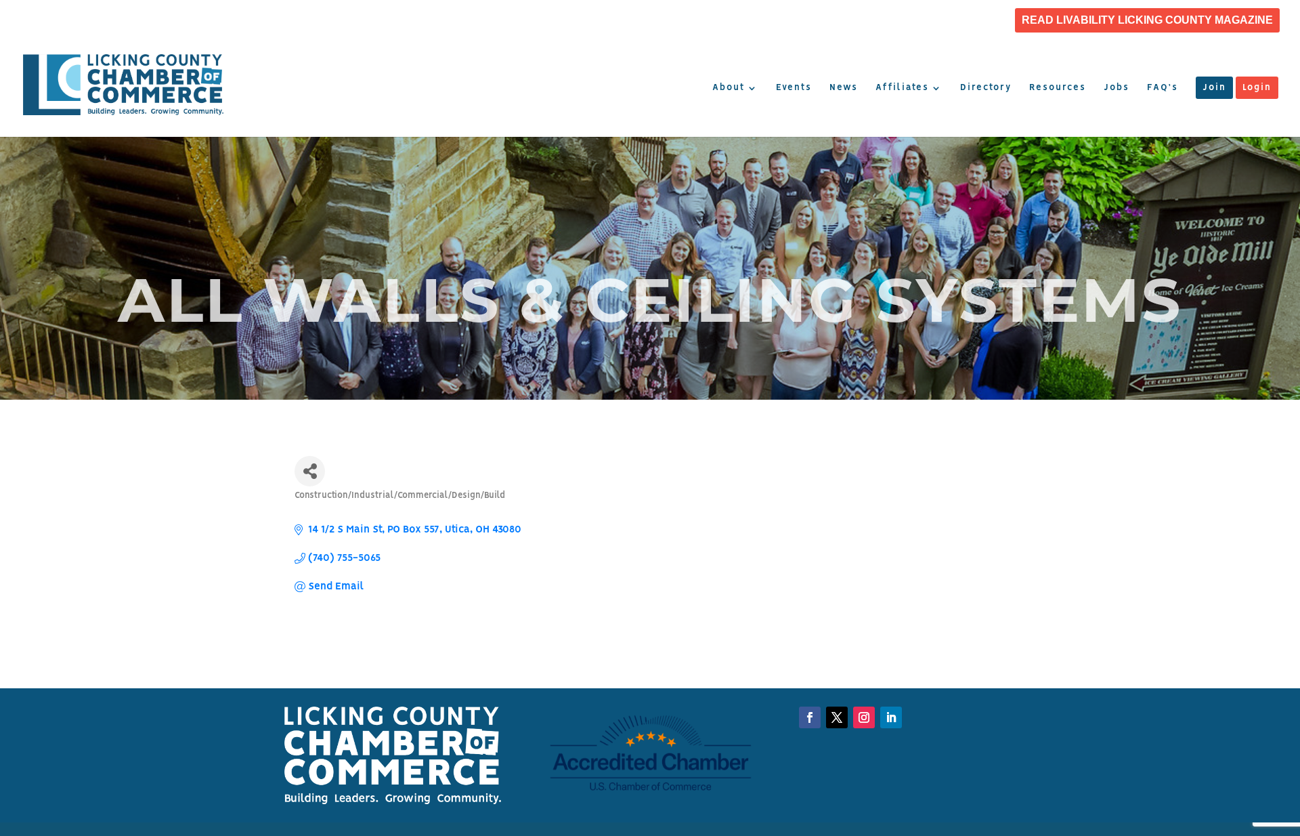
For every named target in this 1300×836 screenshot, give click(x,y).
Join (1214, 88)
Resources (1057, 88)
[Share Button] (310, 471)
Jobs (1116, 88)
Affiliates (902, 88)
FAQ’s (1162, 88)
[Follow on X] (837, 717)
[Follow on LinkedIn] (864, 717)
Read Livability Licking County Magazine (1147, 20)
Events (794, 88)
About (728, 88)
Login (1257, 88)
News (843, 88)
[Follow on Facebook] (810, 717)
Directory (986, 88)
